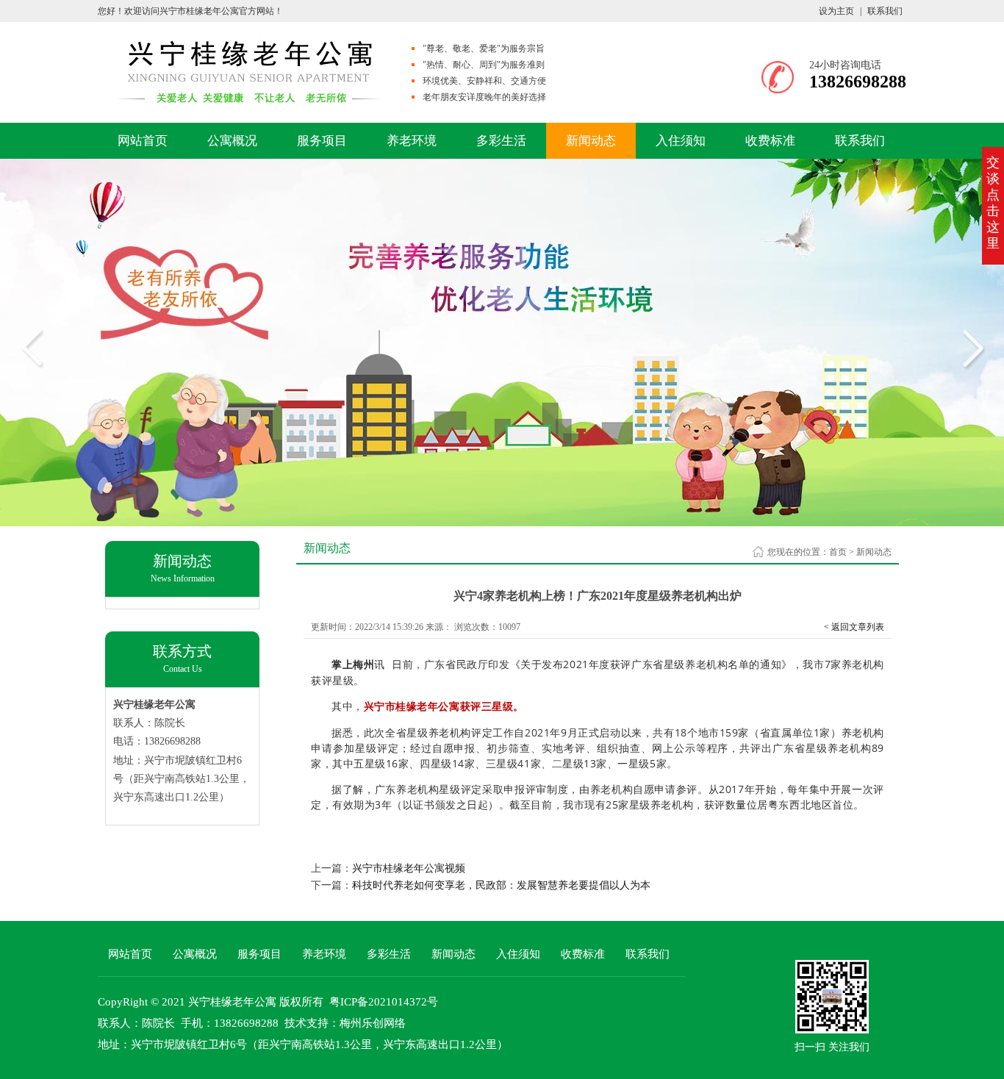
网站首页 (143, 141)
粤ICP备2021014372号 (383, 1002)
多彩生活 (501, 141)
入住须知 (681, 141)
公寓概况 (232, 141)
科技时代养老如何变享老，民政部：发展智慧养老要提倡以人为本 (501, 885)
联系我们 (885, 11)
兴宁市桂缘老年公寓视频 (408, 868)
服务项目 (322, 141)
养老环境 (412, 141)
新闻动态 (591, 141)
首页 (838, 552)
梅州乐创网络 (373, 1023)
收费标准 (770, 141)
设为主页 (836, 11)
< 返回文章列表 (854, 627)
